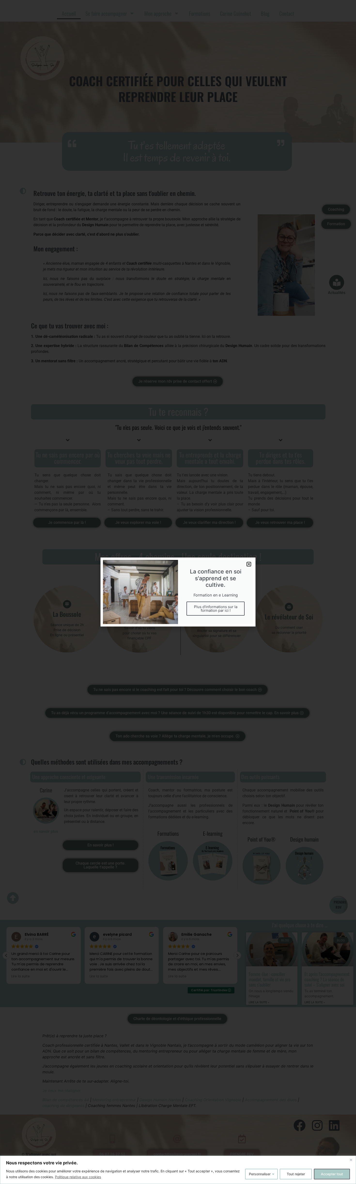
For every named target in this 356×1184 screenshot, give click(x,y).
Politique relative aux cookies (78, 1177)
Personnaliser (260, 1174)
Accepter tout (332, 1174)
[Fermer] (351, 1160)
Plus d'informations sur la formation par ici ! (215, 608)
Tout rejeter (296, 1174)
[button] (249, 564)
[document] (178, 592)
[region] (178, 1170)
